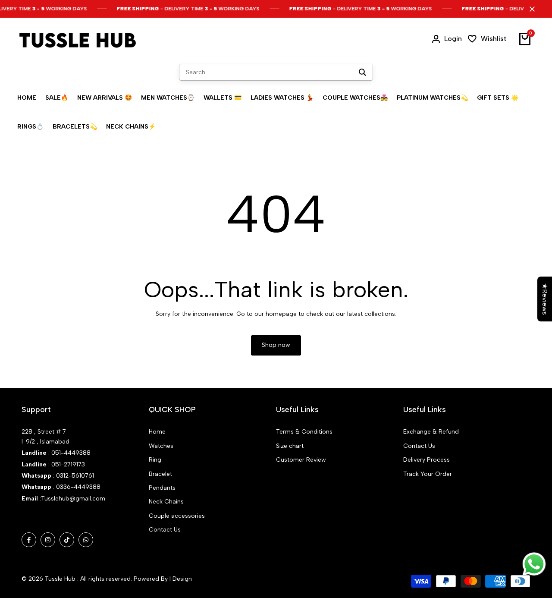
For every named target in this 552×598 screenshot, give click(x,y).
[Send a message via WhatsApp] (534, 564)
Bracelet (160, 474)
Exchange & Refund (431, 431)
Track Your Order (427, 474)
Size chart (290, 446)
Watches (161, 446)
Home (157, 431)
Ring (155, 459)
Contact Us (165, 529)
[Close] (530, 9)
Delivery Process (426, 459)
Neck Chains (166, 501)
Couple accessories (177, 515)
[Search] (362, 72)
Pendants (162, 487)
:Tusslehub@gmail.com (71, 498)
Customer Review (301, 459)
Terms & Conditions (304, 431)
